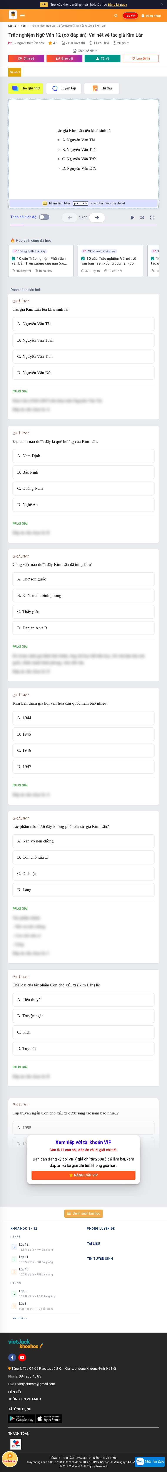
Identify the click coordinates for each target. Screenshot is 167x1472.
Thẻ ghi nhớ (30, 88)
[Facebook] (12, 1357)
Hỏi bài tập (9, 1461)
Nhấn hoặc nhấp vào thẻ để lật (87, 203)
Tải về (105, 58)
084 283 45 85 (30, 1376)
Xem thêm (19, 1318)
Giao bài (67, 58)
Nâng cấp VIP (85, 1175)
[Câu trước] (70, 218)
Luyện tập (68, 88)
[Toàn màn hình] (152, 217)
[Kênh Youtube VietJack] (22, 1357)
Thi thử (106, 88)
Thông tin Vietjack (25, 1399)
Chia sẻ (28, 58)
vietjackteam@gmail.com (36, 1384)
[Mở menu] (22, 15)
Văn (23, 25)
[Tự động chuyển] (132, 217)
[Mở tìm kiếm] (116, 15)
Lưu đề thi (143, 58)
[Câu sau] (97, 218)
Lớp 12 (12, 25)
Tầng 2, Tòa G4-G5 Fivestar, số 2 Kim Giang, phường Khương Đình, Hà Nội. (64, 1369)
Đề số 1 (15, 72)
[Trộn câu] (142, 217)
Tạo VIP (130, 15)
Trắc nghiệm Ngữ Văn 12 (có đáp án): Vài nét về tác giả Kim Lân (68, 25)
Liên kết (15, 1392)
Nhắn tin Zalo (154, 1461)
